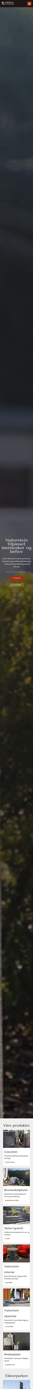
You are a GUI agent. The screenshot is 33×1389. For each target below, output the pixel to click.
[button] (29, 3)
